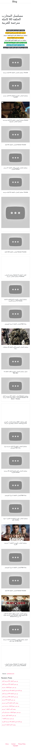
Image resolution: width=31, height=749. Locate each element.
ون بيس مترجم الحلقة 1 (8, 718)
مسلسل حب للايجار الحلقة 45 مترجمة (15, 45)
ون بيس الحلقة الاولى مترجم (9, 715)
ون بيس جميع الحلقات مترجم (9, 687)
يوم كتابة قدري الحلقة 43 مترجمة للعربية (12, 690)
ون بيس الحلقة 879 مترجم (8, 700)
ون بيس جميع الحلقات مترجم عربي (10, 706)
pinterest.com (10, 673)
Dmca (7, 744)
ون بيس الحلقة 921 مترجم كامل (10, 681)
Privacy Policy (21, 744)
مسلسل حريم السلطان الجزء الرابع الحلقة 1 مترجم (15, 35)
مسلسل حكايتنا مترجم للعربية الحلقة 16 (15, 30)
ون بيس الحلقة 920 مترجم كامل (10, 696)
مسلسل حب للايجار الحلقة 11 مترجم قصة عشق (16, 42)
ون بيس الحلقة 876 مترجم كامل (10, 693)
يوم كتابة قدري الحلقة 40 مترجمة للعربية (12, 721)
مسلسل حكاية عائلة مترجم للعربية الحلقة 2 (15, 33)
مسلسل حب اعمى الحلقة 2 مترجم (15, 38)
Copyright (15, 745)
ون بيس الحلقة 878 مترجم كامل (10, 684)
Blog (14, 1)
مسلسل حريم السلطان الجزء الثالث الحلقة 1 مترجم (15, 47)
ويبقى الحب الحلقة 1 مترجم (9, 709)
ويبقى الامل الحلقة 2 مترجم (9, 724)
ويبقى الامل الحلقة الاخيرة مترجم (10, 703)
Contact (13, 744)
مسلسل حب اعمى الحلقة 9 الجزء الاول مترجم (15, 40)
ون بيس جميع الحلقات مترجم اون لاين (11, 712)
